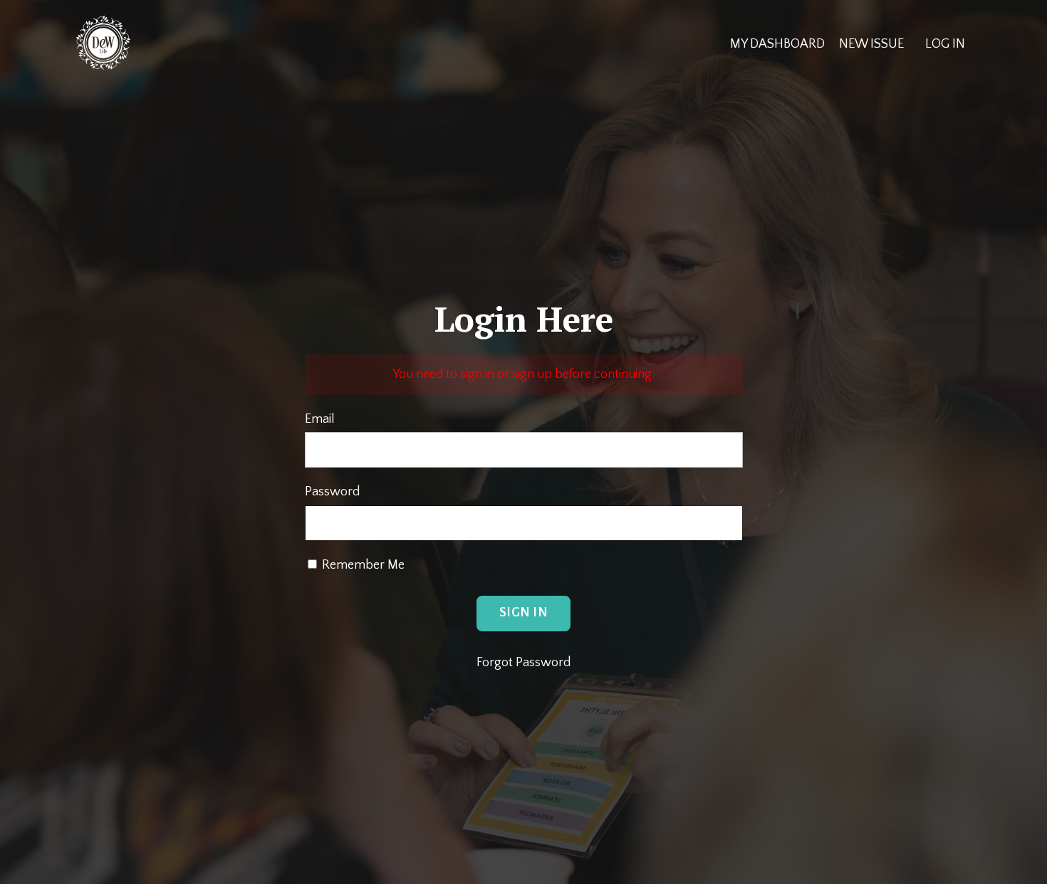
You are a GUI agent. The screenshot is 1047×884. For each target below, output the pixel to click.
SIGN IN (523, 613)
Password (332, 492)
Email (320, 419)
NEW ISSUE (871, 44)
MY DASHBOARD (777, 44)
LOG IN (945, 44)
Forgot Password (523, 663)
